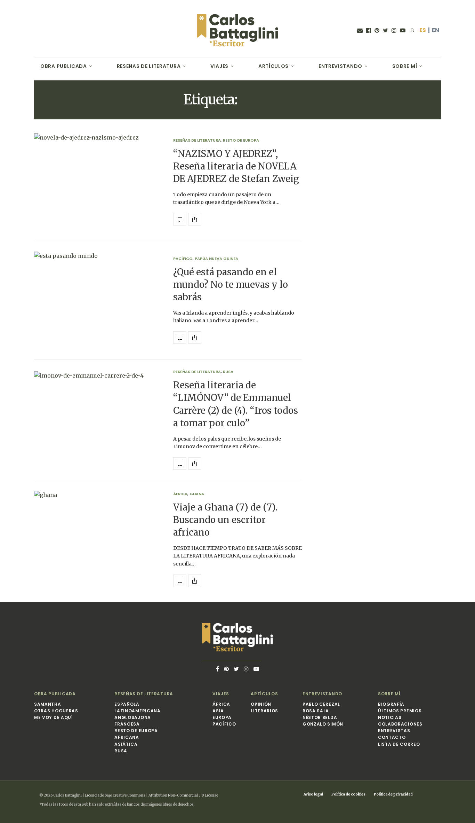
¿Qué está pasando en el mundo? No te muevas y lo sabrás (230, 284)
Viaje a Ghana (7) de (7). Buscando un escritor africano (225, 519)
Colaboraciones (400, 724)
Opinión (261, 704)
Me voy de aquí (53, 717)
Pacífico (183, 259)
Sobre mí (404, 66)
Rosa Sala (316, 711)
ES (422, 30)
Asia (218, 711)
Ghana (197, 494)
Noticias (390, 717)
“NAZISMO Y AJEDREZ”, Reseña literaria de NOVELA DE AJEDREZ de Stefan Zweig (236, 166)
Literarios (264, 711)
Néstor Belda (320, 717)
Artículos (273, 66)
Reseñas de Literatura (149, 66)
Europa (222, 717)
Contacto (392, 737)
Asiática (126, 744)
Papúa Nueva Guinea (216, 259)
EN (435, 30)
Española (126, 704)
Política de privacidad (393, 794)
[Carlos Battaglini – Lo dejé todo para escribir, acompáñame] (237, 30)
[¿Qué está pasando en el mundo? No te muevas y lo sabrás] (98, 300)
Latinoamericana (137, 711)
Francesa (127, 724)
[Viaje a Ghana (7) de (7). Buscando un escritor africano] (98, 539)
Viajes (219, 66)
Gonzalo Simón (323, 724)
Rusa (228, 372)
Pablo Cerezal (321, 704)
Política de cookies (348, 794)
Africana (126, 737)
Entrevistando (340, 66)
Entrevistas (394, 731)
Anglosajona (132, 717)
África (180, 494)
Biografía (391, 704)
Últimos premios (400, 711)
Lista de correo (399, 744)
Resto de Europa (241, 140)
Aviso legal (313, 794)
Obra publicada (63, 66)
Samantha (47, 704)
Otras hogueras (56, 711)
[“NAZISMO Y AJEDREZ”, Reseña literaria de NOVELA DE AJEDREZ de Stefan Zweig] (98, 182)
